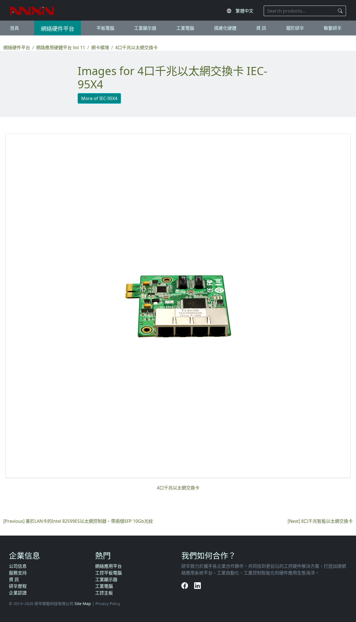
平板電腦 (105, 28)
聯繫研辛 (333, 28)
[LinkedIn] (197, 585)
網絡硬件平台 (57, 29)
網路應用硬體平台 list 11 (60, 47)
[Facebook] (185, 585)
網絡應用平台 (108, 566)
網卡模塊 (100, 47)
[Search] (340, 11)
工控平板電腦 (108, 573)
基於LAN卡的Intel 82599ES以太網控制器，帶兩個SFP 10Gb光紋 (89, 521)
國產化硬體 (225, 28)
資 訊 (261, 28)
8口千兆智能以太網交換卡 (327, 521)
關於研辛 (295, 28)
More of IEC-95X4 (99, 98)
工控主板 (104, 593)
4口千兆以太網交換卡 (136, 47)
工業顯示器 (145, 28)
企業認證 (18, 593)
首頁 (14, 28)
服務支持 (18, 573)
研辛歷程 (18, 586)
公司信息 (18, 566)
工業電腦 (185, 28)
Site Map (83, 603)
